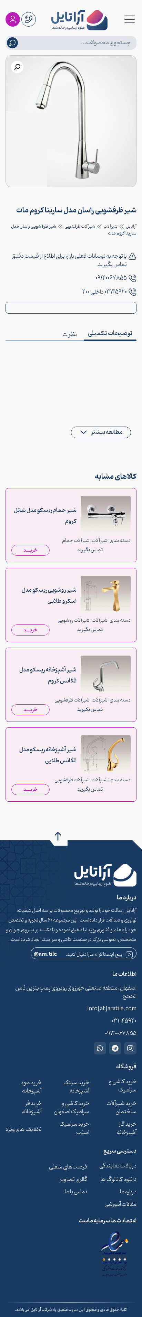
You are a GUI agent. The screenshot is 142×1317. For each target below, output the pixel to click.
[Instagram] (130, 1048)
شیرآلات (110, 226)
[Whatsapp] (100, 1048)
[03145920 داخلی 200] (132, 292)
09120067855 (111, 278)
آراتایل (131, 226)
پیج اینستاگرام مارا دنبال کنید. (78, 954)
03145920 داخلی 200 (104, 292)
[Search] (12, 42)
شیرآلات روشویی (74, 620)
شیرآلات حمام (76, 540)
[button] (17, 67)
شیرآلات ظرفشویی (79, 226)
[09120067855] (132, 278)
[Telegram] (115, 1048)
